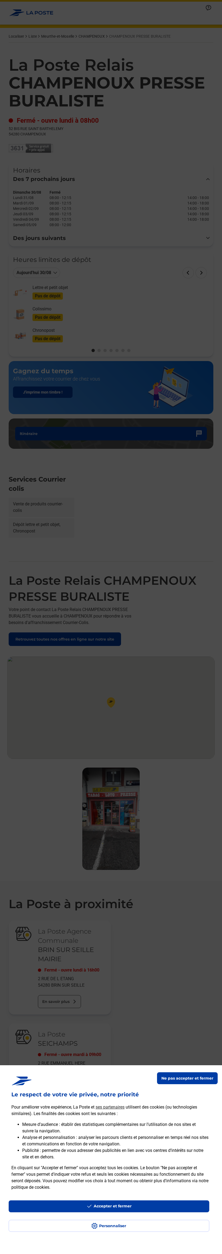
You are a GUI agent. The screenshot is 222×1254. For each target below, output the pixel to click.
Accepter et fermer (113, 1206)
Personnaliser (112, 1225)
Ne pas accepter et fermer (187, 1078)
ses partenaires (110, 1107)
